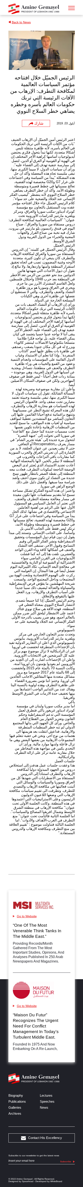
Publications (17, 1101)
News (44, 1107)
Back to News (21, 22)
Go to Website (27, 916)
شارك (38, 123)
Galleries (14, 1107)
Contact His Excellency (45, 1138)
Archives (14, 1113)
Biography (15, 1095)
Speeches (47, 1101)
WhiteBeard (56, 1181)
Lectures (46, 1095)
